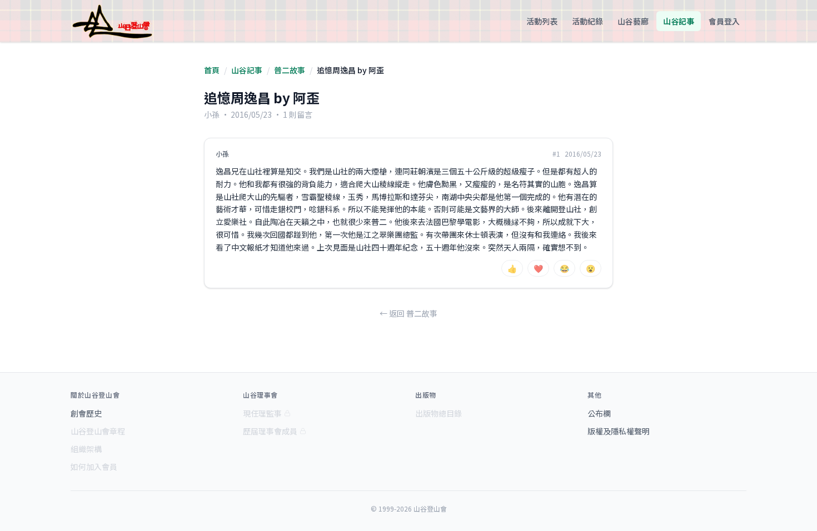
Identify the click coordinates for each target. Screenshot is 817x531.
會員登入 (724, 21)
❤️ (538, 268)
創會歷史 (86, 413)
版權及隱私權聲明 (618, 431)
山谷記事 (678, 21)
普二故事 (289, 70)
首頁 (212, 70)
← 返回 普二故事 (408, 313)
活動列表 (541, 21)
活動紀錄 (587, 21)
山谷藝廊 (633, 21)
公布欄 (599, 413)
